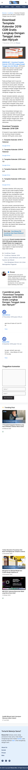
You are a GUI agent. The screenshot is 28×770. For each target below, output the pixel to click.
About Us (4, 747)
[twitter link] (6, 761)
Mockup (18, 6)
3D (2, 6)
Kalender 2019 (15, 255)
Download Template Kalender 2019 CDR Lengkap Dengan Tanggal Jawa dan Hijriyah (13, 64)
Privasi (4, 752)
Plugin (23, 6)
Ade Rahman (6, 315)
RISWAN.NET (6, 62)
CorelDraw (10, 13)
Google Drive (6, 145)
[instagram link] (3, 761)
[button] (26, 2)
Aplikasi (7, 6)
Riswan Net (5, 342)
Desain (13, 253)
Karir (13, 740)
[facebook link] (9, 761)
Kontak (20, 738)
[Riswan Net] (14, 2)
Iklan (3, 755)
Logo (12, 6)
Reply (6, 329)
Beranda (4, 13)
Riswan (12, 272)
